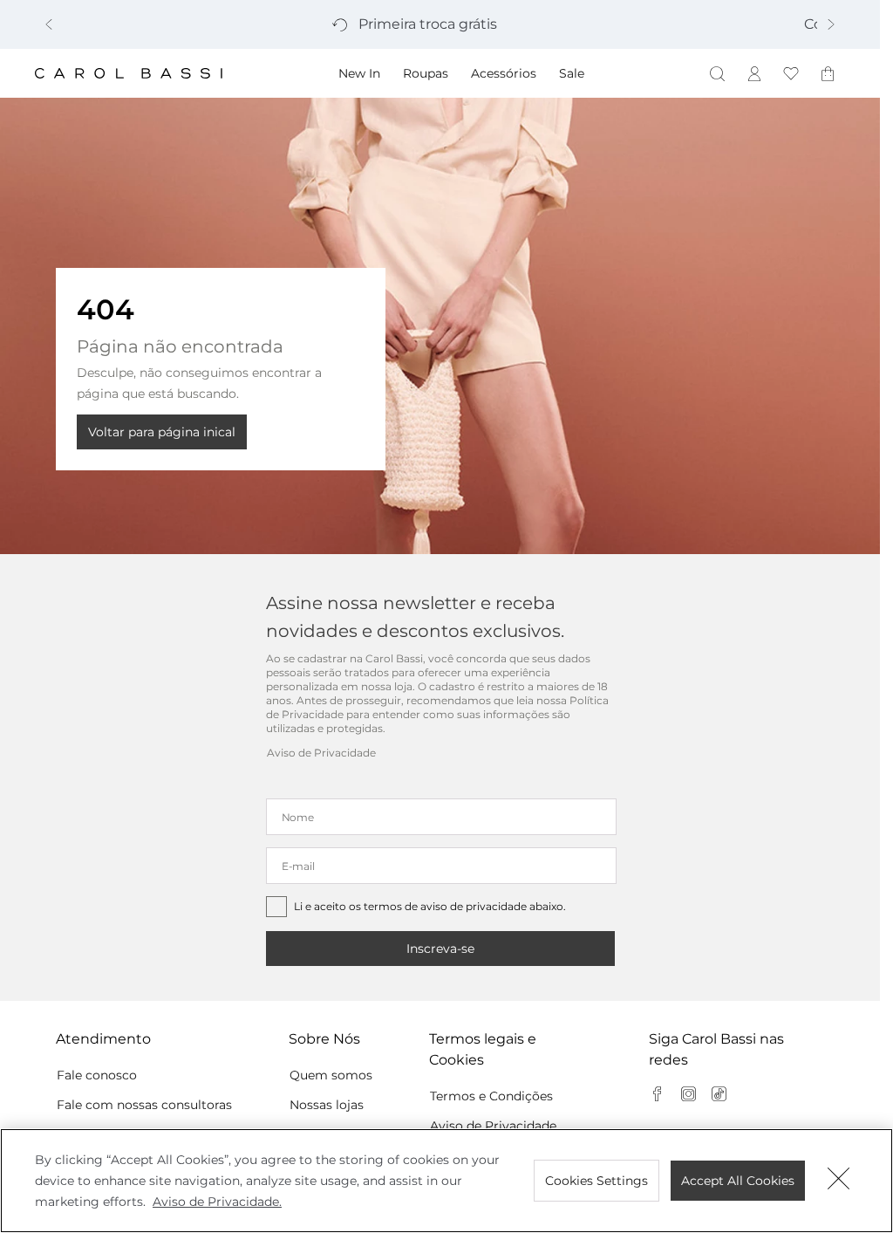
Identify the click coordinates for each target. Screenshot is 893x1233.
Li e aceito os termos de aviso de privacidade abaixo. (430, 906)
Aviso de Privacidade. (217, 1201)
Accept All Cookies (737, 1180)
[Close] (839, 1180)
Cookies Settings (596, 1180)
